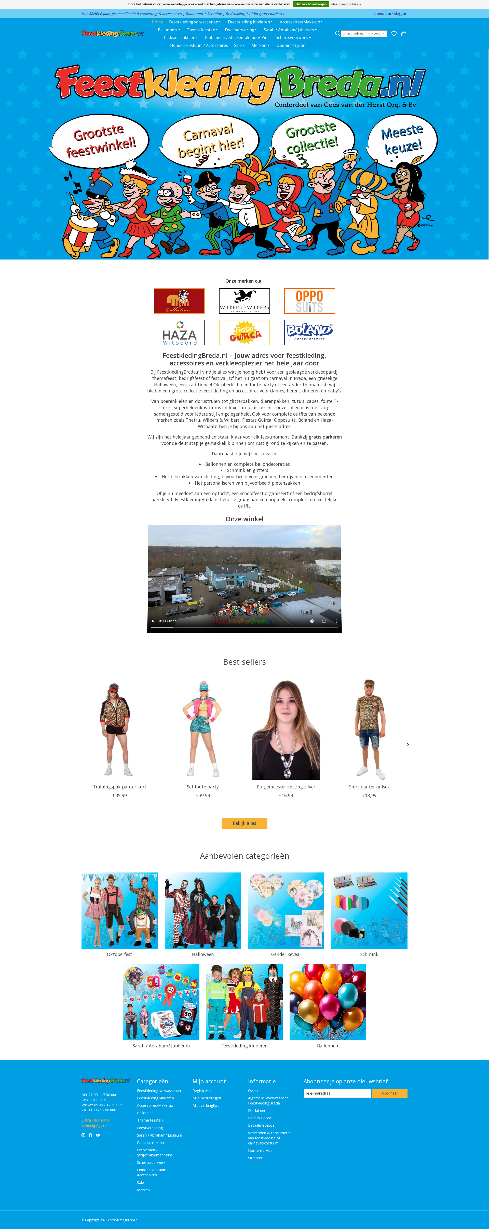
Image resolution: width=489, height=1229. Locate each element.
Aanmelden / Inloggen (390, 13)
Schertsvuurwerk (151, 1162)
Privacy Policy (259, 1117)
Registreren (202, 1090)
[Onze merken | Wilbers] (244, 301)
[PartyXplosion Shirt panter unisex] (369, 729)
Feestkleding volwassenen (159, 1090)
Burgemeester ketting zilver (286, 787)
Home (157, 22)
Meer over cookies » (346, 4)
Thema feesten (150, 1120)
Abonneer (390, 1093)
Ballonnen (327, 1046)
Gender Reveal (286, 954)
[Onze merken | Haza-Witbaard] (179, 332)
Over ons (255, 1090)
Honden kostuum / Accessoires (199, 45)
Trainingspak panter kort (119, 787)
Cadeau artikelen (151, 1142)
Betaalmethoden (262, 1125)
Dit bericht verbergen (311, 4)
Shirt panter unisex (369, 787)
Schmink (369, 954)
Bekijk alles (244, 823)
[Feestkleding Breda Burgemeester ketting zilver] (286, 729)
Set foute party (203, 787)
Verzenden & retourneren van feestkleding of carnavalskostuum (270, 1137)
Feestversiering (150, 1127)
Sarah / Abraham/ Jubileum (161, 1046)
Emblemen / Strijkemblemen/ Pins (237, 37)
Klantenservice (260, 1150)
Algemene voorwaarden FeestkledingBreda (268, 1100)
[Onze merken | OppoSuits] (309, 301)
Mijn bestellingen (207, 1097)
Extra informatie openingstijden (96, 1122)
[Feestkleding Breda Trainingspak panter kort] (120, 729)
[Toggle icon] (361, 34)
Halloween (203, 954)
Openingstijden (290, 45)
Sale (140, 1182)
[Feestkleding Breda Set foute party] (203, 729)
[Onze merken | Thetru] (179, 301)
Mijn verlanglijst (206, 1105)
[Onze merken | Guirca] (244, 332)
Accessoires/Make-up (155, 1105)
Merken (143, 1189)
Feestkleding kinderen (244, 1046)
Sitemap (255, 1157)
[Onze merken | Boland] (309, 332)
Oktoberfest (119, 954)
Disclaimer (257, 1110)
